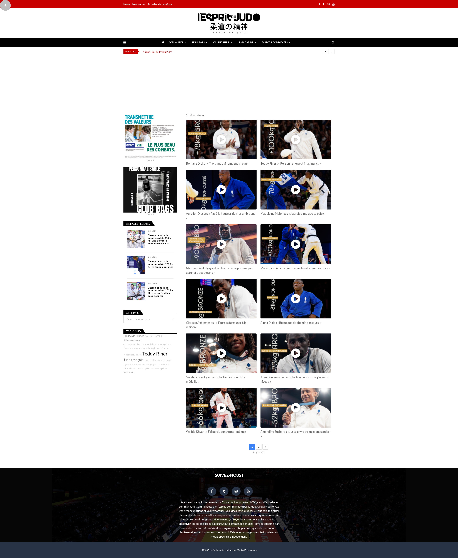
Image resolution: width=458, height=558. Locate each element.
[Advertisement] (229, 83)
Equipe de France (133, 335)
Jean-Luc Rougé (164, 360)
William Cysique (149, 364)
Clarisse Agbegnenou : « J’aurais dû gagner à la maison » (216, 325)
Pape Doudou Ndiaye (132, 355)
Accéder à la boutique (160, 4)
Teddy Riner (155, 354)
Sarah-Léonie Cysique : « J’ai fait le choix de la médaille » (215, 379)
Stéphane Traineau (159, 348)
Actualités (176, 42)
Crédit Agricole (160, 368)
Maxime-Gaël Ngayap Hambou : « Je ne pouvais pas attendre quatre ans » (219, 270)
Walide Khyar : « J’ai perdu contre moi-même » (216, 431)
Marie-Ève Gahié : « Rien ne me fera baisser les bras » (295, 268)
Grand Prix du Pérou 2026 (157, 51)
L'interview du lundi (132, 368)
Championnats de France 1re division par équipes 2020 (147, 344)
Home (126, 4)
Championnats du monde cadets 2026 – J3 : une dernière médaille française (160, 239)
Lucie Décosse (163, 364)
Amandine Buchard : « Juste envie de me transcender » (295, 434)
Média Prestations (247, 549)
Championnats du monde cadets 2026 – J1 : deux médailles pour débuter (160, 291)
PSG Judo (128, 372)
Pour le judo (150, 336)
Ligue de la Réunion (132, 364)
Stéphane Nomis (132, 340)
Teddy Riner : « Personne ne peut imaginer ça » (290, 163)
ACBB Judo (160, 336)
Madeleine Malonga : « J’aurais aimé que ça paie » (292, 213)
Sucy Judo (145, 348)
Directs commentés (275, 42)
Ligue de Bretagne (131, 348)
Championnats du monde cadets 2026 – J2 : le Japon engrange (160, 264)
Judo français (133, 360)
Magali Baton (147, 368)
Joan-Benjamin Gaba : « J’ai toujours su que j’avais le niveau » (294, 379)
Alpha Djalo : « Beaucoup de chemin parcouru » (290, 323)
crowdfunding (150, 360)
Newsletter (138, 4)
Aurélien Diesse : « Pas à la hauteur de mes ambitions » (220, 216)
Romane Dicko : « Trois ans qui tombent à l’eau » (217, 163)
